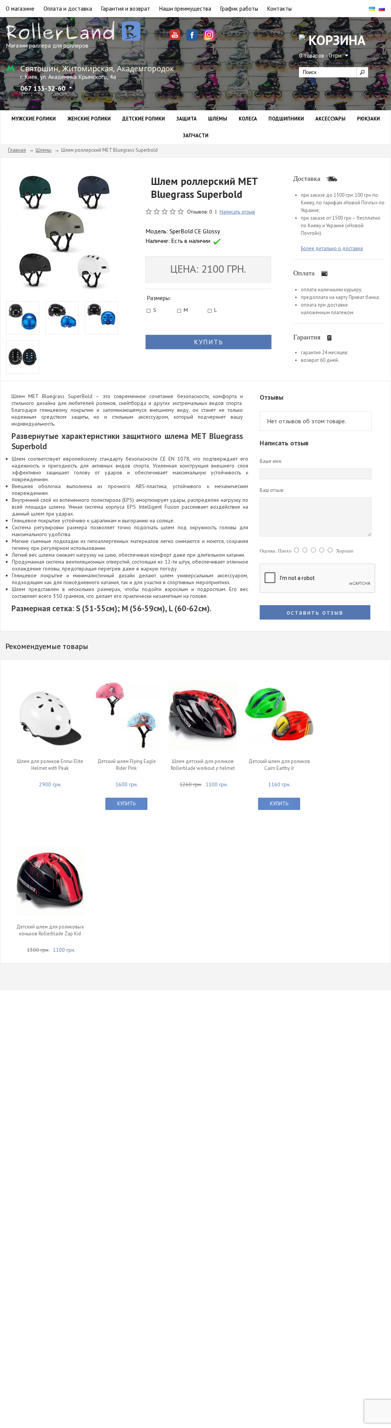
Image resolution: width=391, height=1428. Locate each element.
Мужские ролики (33, 119)
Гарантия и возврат (125, 8)
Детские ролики (143, 119)
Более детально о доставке (332, 248)
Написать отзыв (237, 211)
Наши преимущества (185, 8)
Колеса (248, 119)
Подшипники (286, 119)
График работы (239, 8)
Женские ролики (89, 119)
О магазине (20, 8)
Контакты (279, 8)
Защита (186, 119)
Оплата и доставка (68, 8)
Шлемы (217, 119)
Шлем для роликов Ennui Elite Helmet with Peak (50, 764)
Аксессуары (330, 119)
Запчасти (195, 135)
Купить (126, 803)
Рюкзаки (368, 119)
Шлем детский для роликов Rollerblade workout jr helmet (203, 764)
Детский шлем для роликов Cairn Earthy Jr (279, 764)
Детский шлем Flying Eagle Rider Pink (126, 764)
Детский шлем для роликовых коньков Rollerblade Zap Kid (50, 930)
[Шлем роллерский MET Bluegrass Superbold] (64, 232)
